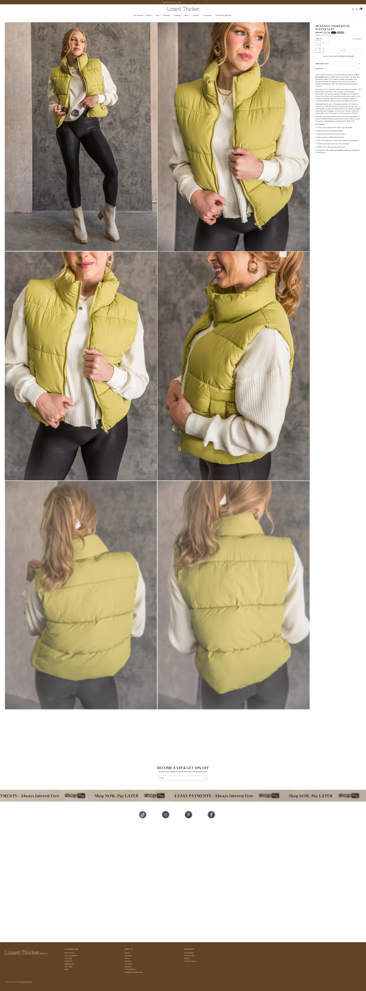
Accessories (207, 15)
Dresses (148, 15)
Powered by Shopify (25, 982)
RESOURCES (189, 949)
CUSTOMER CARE (72, 949)
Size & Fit (319, 68)
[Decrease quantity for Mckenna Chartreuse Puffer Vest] (317, 50)
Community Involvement (134, 972)
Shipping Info (70, 964)
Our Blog (128, 967)
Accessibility (189, 953)
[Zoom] (153, 26)
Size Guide (68, 967)
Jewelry (195, 15)
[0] (359, 9)
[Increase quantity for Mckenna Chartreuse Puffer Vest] (322, 50)
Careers (127, 953)
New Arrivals (138, 15)
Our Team (128, 964)
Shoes (186, 15)
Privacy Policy (189, 955)
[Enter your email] (205, 778)
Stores (127, 958)
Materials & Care (322, 63)
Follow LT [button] (44, 953)
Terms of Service (190, 961)
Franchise (128, 955)
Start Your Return (71, 955)
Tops (157, 15)
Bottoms (166, 15)
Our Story (128, 961)
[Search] (356, 9)
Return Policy (70, 953)
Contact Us (68, 961)
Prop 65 (187, 958)
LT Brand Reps (130, 969)
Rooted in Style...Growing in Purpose (205, 2)
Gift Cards (68, 958)
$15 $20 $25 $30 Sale (223, 15)
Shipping (318, 35)
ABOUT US (129, 949)
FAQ (66, 969)
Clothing (177, 15)
